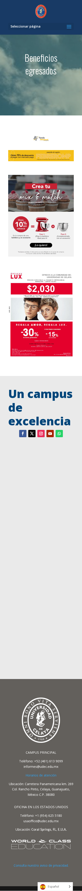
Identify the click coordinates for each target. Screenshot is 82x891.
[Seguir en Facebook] (22, 433)
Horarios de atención (41, 775)
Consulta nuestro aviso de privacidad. (41, 865)
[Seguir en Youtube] (50, 433)
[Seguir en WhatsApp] (59, 433)
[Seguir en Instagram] (41, 433)
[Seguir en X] (32, 433)
